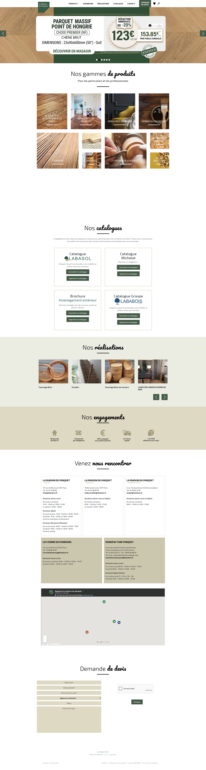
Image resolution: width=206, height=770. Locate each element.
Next (203, 36)
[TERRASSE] (58, 150)
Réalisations (103, 4)
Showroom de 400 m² (54, 439)
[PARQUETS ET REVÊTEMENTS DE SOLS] (52, 111)
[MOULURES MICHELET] (120, 111)
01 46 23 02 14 (114, 553)
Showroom (88, 4)
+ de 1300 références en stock (151, 439)
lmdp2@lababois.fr (134, 493)
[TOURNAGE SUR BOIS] (126, 150)
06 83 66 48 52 (130, 553)
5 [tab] (106, 60)
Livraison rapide (127, 439)
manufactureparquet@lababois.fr (119, 558)
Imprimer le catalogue (78, 278)
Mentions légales (96, 754)
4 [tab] (104, 60)
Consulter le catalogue (78, 272)
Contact (131, 4)
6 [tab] (109, 60)
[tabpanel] (103, 33)
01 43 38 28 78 (93, 490)
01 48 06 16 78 (51, 550)
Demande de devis (145, 3)
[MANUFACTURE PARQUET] (86, 111)
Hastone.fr (54, 763)
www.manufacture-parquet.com (125, 555)
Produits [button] (73, 4)
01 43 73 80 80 (51, 490)
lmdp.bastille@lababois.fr (95, 493)
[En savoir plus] (103, 33)
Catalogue (118, 4)
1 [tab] (96, 60)
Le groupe (112, 754)
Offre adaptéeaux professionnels (103, 439)
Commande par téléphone (78, 439)
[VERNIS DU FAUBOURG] (154, 111)
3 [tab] (101, 60)
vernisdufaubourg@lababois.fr (55, 553)
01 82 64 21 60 (135, 490)
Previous (3, 36)
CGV (105, 754)
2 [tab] (99, 60)
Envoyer (137, 702)
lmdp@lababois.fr (50, 493)
